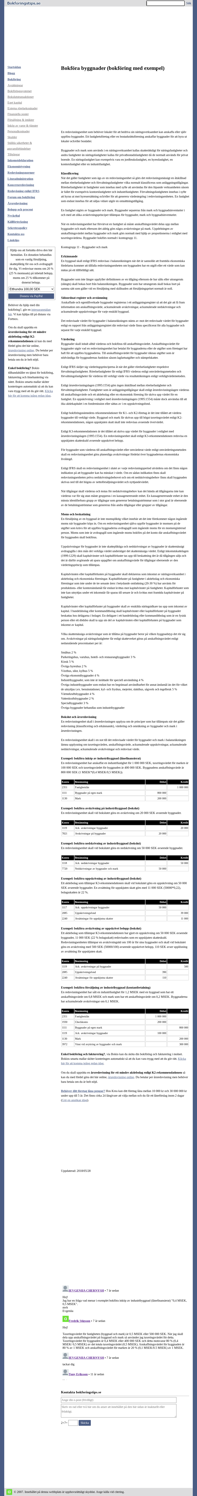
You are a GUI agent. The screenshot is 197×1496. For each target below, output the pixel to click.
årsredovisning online (21, 350)
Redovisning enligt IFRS (23, 191)
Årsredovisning (18, 203)
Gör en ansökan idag (74, 1100)
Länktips (13, 240)
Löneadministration (20, 178)
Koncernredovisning (21, 185)
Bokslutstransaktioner (21, 96)
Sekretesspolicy (17, 228)
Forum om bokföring (21, 197)
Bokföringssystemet (20, 91)
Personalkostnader (19, 131)
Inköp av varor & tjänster (23, 125)
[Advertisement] (98, 33)
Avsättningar (15, 85)
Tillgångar (14, 154)
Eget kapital (15, 102)
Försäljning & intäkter (21, 119)
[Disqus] (125, 1228)
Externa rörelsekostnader (23, 108)
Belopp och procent (20, 209)
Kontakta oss (16, 234)
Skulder (12, 137)
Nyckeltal (14, 215)
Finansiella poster (18, 114)
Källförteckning (18, 221)
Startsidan (14, 67)
